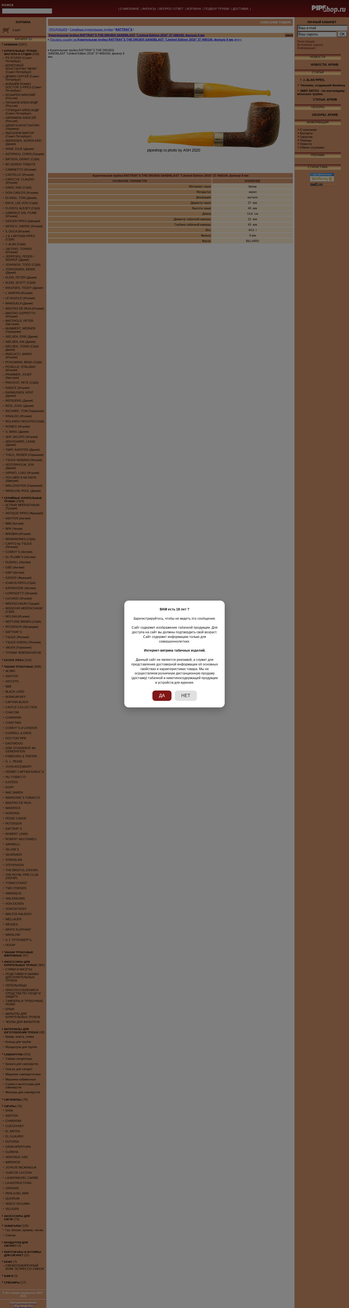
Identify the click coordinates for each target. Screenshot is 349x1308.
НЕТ (185, 695)
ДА (162, 695)
